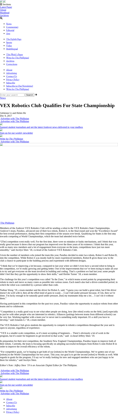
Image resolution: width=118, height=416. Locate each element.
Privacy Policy (12, 79)
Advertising (11, 73)
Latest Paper (6, 7)
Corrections (11, 64)
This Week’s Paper (14, 54)
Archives (4, 15)
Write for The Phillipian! (17, 57)
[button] (59, 4)
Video (9, 45)
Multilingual (12, 48)
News (9, 23)
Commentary (12, 27)
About (3, 10)
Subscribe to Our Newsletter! (19, 85)
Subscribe (10, 82)
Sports (9, 42)
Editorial (10, 30)
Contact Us (11, 76)
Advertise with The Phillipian (14, 118)
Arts (8, 33)
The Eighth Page (13, 39)
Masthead (4, 12)
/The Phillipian (7, 223)
